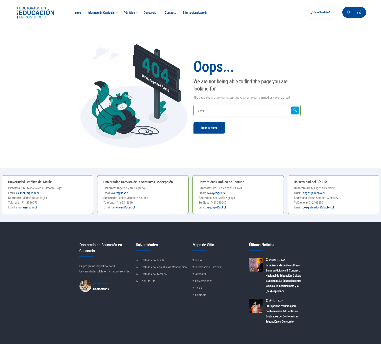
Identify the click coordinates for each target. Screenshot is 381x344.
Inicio (198, 260)
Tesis (198, 288)
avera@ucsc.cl (120, 193)
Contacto (201, 295)
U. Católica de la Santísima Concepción (163, 267)
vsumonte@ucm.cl (27, 193)
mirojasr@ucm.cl (26, 207)
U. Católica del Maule (152, 260)
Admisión (201, 274)
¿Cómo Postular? (320, 12)
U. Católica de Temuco (153, 274)
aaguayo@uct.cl (216, 207)
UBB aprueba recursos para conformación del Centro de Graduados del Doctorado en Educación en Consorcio (282, 313)
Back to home (209, 128)
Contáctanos (101, 289)
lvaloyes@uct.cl (216, 193)
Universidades (204, 281)
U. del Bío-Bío (147, 281)
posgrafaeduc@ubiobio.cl (318, 207)
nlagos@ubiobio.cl (313, 193)
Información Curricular (208, 267)
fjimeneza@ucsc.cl (123, 207)
